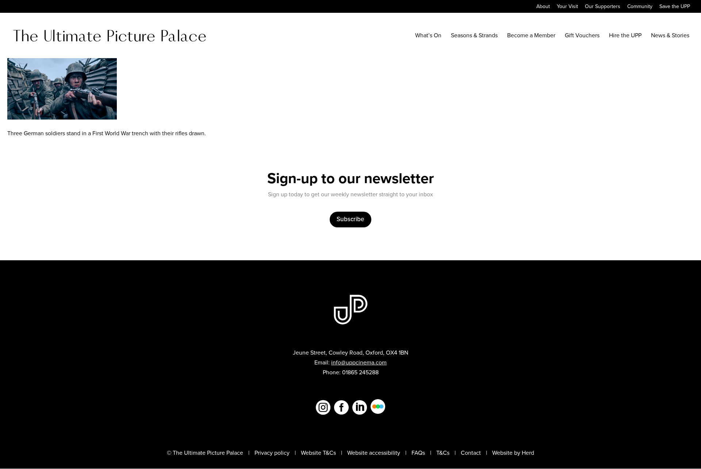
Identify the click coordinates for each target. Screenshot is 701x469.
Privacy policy (272, 453)
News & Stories (670, 36)
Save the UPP (674, 7)
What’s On (428, 36)
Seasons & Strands (474, 36)
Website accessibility (373, 453)
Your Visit (567, 7)
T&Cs (442, 453)
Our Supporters (602, 7)
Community (639, 7)
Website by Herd (513, 453)
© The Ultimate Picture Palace (205, 453)
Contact (471, 453)
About (543, 7)
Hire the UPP (625, 36)
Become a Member (531, 36)
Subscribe (350, 219)
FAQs (418, 453)
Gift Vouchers (582, 36)
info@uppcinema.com (359, 362)
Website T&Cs (318, 453)
